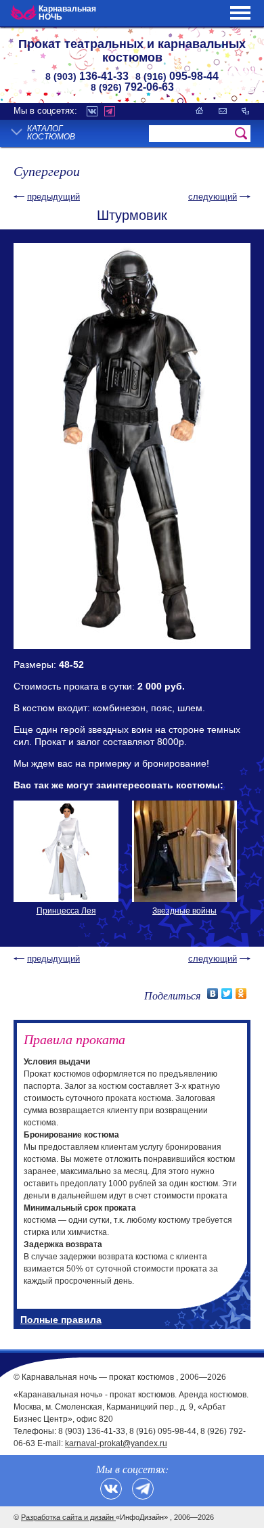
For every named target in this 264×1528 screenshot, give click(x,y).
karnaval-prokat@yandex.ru (116, 1443)
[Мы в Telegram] (143, 1489)
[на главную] (200, 110)
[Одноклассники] (241, 993)
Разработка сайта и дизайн (68, 1517)
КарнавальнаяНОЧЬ (67, 13)
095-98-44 (177, 76)
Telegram (109, 111)
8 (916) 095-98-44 (162, 1431)
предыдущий (53, 197)
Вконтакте (92, 111)
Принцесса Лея (66, 911)
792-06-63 (132, 87)
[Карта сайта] (245, 110)
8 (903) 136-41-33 (91, 1431)
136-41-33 (87, 76)
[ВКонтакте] (213, 993)
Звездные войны (184, 911)
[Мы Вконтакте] (111, 1489)
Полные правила (61, 1319)
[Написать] (223, 110)
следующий (212, 197)
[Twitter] (227, 993)
